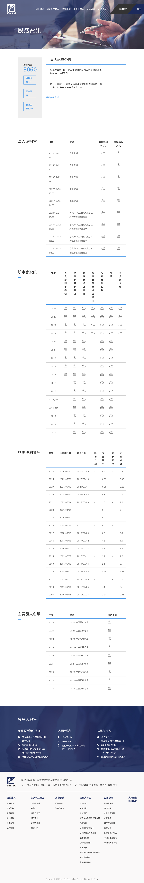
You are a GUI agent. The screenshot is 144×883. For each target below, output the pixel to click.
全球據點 (10, 828)
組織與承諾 (108, 803)
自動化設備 (35, 803)
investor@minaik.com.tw (113, 756)
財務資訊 (83, 808)
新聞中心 (83, 803)
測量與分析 (59, 808)
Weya (96, 879)
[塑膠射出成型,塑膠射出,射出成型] (16, 9)
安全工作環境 (109, 813)
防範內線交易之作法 (88, 833)
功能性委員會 (85, 842)
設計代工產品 (53, 9)
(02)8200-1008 (69, 741)
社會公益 (107, 828)
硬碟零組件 (35, 823)
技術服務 (66, 9)
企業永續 (102, 9)
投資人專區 (78, 9)
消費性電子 (35, 813)
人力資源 (91, 9)
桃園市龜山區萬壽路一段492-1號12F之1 (98, 785)
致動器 (33, 808)
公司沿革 (10, 808)
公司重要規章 (85, 857)
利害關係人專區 (110, 833)
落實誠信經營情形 (87, 828)
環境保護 (107, 808)
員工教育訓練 (109, 823)
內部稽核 (83, 847)
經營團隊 (10, 813)
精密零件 (34, 818)
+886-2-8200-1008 (35, 785)
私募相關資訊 (85, 862)
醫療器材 (34, 828)
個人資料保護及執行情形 (90, 852)
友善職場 (107, 818)
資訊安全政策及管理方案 (90, 818)
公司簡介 (10, 803)
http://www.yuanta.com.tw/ (35, 756)
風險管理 (83, 823)
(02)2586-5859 (29, 744)
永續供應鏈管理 (110, 837)
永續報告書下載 (110, 842)
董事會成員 (84, 837)
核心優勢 (10, 818)
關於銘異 (39, 9)
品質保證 (10, 823)
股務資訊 (83, 813)
